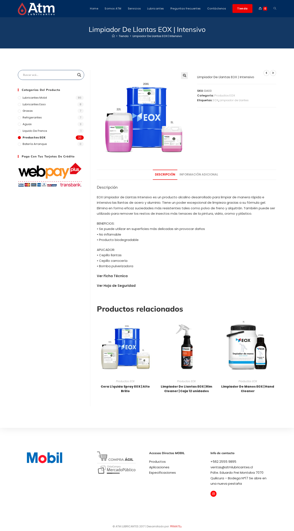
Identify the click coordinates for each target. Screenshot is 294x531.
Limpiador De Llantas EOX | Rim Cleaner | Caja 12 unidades (186, 388)
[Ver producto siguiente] (273, 73)
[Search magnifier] (79, 75)
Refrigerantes (32, 117)
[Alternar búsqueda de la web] (274, 8)
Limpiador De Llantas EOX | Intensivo (157, 36)
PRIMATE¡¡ (176, 526)
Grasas (28, 111)
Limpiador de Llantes (234, 100)
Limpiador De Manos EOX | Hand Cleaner (247, 388)
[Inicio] (113, 36)
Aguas (27, 124)
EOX (215, 100)
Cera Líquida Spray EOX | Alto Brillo (125, 388)
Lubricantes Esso (34, 104)
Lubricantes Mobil (35, 98)
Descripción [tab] (165, 174)
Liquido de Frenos (35, 131)
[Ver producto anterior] (266, 73)
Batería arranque (35, 144)
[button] (184, 75)
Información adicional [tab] (198, 174)
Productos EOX (224, 95)
